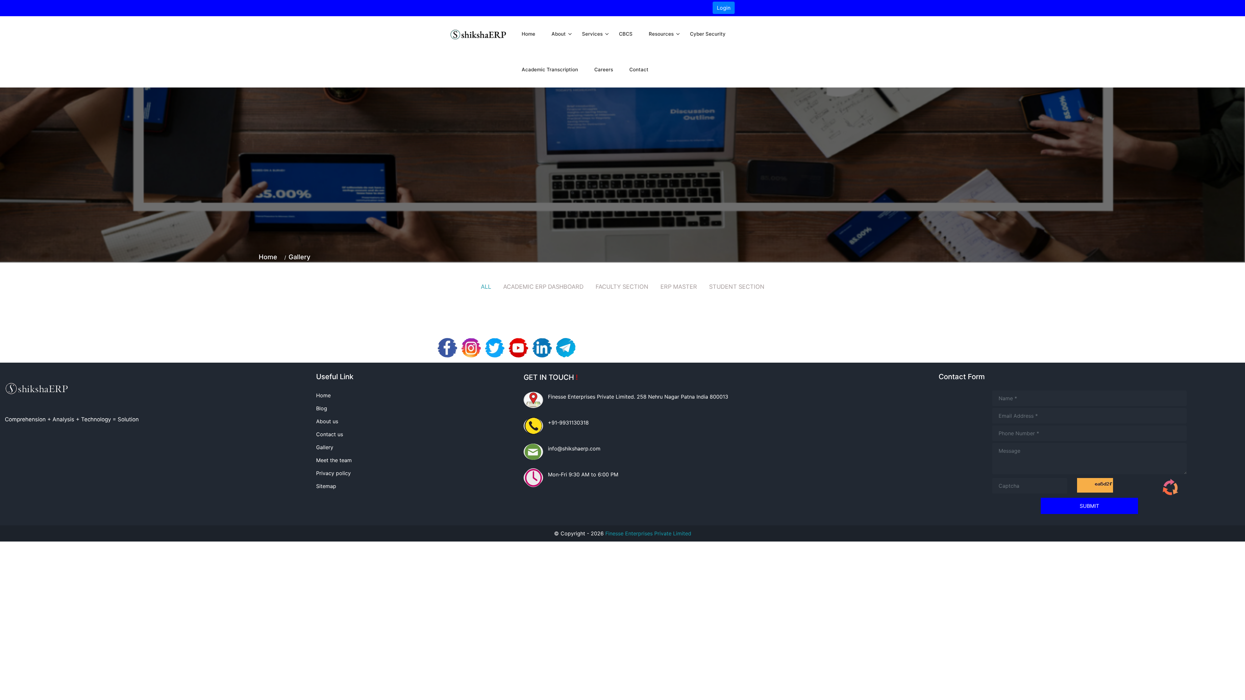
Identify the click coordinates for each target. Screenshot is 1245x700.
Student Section (737, 286)
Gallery (299, 257)
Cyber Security (708, 34)
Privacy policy (333, 473)
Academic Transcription (550, 69)
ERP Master (678, 286)
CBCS (626, 34)
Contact (638, 69)
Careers (603, 69)
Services (592, 34)
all (486, 286)
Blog (321, 408)
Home (528, 34)
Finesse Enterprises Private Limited (648, 533)
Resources (661, 34)
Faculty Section (622, 286)
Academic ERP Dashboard (543, 286)
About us (327, 421)
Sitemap (326, 486)
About (558, 34)
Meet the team (334, 460)
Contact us (329, 434)
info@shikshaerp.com (574, 448)
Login (723, 8)
